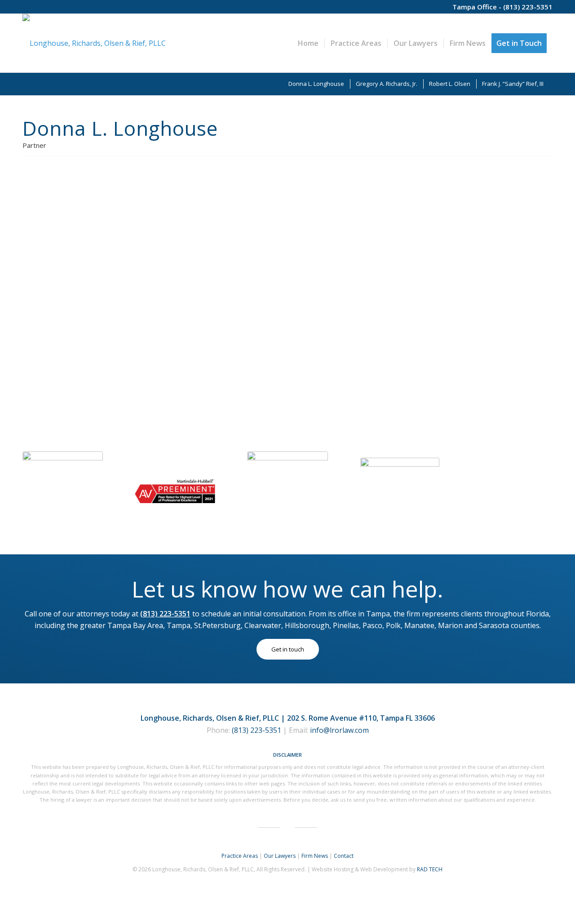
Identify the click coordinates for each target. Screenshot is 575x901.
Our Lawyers (280, 856)
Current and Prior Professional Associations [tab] (416, 352)
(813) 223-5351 (528, 6)
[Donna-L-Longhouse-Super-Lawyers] (287, 491)
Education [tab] (184, 352)
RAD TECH (429, 869)
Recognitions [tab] (507, 352)
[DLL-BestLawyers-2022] (62, 491)
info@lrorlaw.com (339, 730)
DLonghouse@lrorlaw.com (76, 325)
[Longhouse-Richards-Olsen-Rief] (94, 43)
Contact (344, 856)
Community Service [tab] (196, 376)
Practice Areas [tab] (191, 220)
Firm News (314, 856)
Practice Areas (239, 856)
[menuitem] (308, 43)
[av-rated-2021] (175, 491)
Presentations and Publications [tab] (300, 352)
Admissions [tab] (227, 352)
